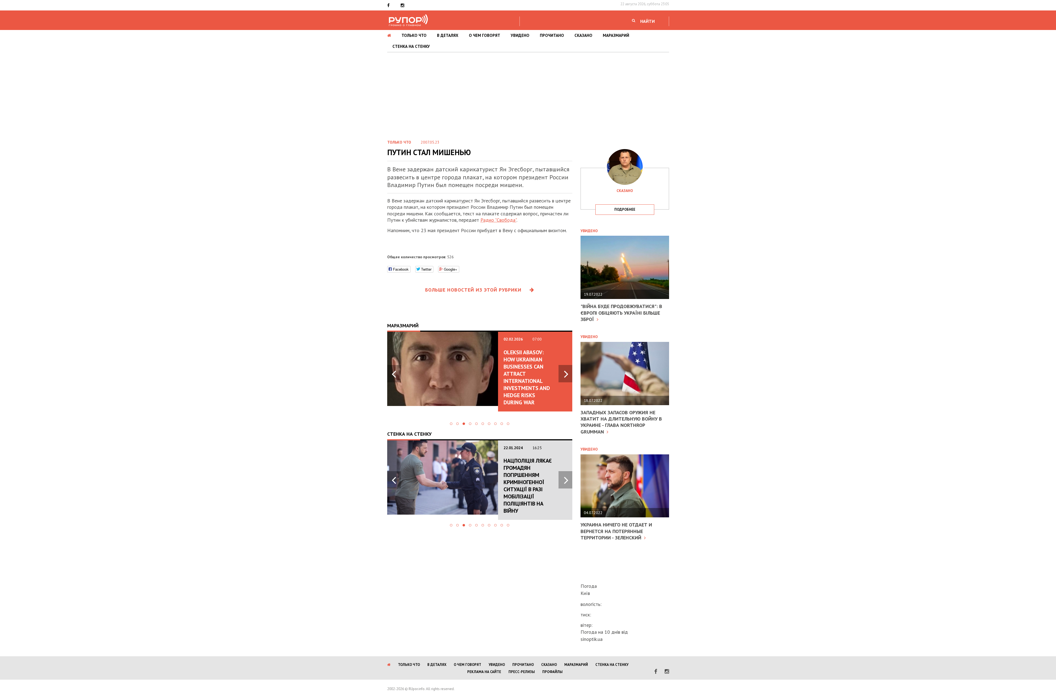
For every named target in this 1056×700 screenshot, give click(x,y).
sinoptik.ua (592, 639)
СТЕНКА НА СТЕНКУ (411, 46)
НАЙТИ (647, 21)
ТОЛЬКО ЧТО (414, 35)
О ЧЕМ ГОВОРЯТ (484, 35)
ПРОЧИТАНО (552, 35)
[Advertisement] (528, 93)
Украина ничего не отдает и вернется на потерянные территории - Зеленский (616, 531)
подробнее (624, 209)
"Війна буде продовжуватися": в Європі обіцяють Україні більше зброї (621, 312)
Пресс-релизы (521, 671)
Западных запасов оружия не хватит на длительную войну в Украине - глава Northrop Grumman (621, 422)
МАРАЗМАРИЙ (616, 35)
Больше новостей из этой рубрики (473, 290)
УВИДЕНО (520, 35)
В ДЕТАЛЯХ (447, 35)
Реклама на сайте (484, 671)
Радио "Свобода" (498, 220)
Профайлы (552, 671)
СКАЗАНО (583, 35)
